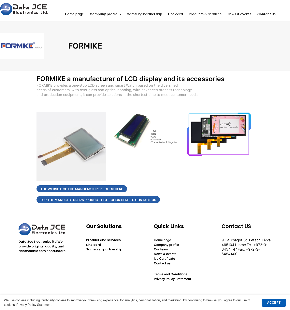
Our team (161, 249)
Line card (175, 14)
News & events (239, 14)
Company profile (103, 14)
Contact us (162, 263)
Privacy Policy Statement (172, 279)
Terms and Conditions (170, 274)
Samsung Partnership (144, 14)
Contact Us (266, 14)
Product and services (103, 240)
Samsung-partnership (104, 249)
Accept (274, 302)
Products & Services (205, 14)
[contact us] (179, 289)
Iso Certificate (164, 258)
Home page (74, 14)
